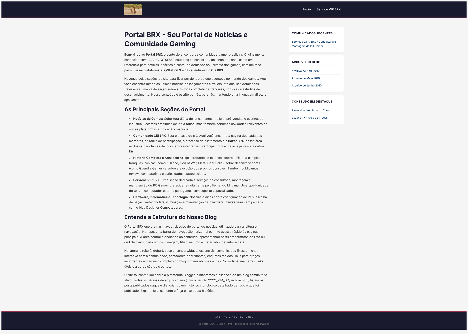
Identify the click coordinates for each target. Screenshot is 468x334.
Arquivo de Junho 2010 (307, 85)
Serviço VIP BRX (329, 9)
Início (307, 9)
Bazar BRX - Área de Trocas (310, 117)
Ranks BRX (246, 317)
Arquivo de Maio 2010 (306, 78)
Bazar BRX (230, 317)
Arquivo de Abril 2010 (306, 71)
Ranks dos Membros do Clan (310, 110)
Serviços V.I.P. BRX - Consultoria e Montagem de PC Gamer (314, 44)
